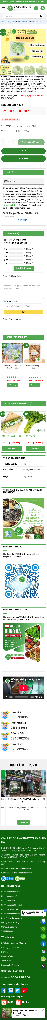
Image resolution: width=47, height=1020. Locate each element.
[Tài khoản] (36, 8)
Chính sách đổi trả (9, 896)
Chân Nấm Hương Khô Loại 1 (34, 367)
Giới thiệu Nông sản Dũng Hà (13, 943)
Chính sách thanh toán (10, 914)
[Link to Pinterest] (24, 990)
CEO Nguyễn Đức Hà (10, 947)
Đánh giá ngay (23, 268)
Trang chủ (6, 22)
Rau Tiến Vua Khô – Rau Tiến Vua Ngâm (12, 367)
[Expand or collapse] (41, 181)
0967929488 (20, 749)
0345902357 (20, 738)
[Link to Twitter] (17, 990)
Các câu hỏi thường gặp (11, 918)
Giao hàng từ (6, 126)
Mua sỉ (23, 151)
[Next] (43, 46)
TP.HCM (25, 1002)
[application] (23, 688)
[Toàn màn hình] (40, 697)
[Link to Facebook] (4, 990)
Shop (14, 22)
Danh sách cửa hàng (10, 965)
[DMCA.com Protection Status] (20, 878)
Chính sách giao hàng (10, 892)
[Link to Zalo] (11, 990)
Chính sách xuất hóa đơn (11, 905)
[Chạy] (6, 697)
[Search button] (41, 16)
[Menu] (3, 8)
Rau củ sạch (22, 22)
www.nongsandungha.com (21, 873)
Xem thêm (22, 220)
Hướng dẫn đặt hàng (10, 922)
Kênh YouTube (7, 956)
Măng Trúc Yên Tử (21, 1008)
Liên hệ (4, 952)
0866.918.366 (20, 977)
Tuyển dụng (6, 961)
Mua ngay (12, 385)
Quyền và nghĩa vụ (9, 927)
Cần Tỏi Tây (31, 436)
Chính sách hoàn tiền (10, 900)
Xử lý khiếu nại (7, 931)
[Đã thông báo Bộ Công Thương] (7, 878)
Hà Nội (25, 470)
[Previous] (4, 46)
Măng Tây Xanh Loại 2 (11, 436)
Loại (3, 131)
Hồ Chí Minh (34, 470)
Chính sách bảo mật (9, 909)
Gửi (23, 312)
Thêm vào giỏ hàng (31, 142)
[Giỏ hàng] (42, 8)
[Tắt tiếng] (36, 697)
